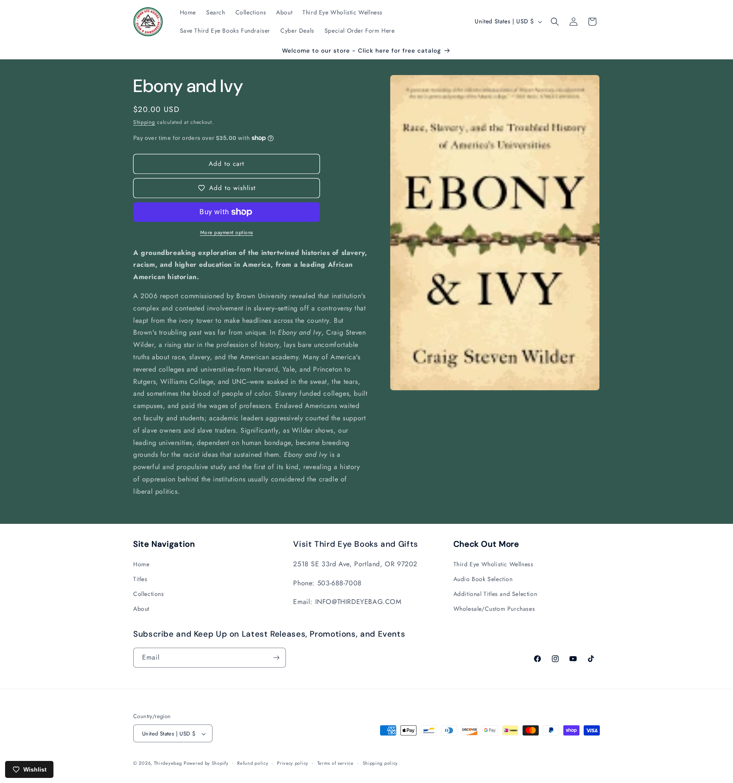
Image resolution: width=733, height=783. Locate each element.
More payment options (226, 232)
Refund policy (252, 763)
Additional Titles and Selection (495, 593)
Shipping (144, 122)
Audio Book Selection (483, 578)
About (141, 608)
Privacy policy (292, 763)
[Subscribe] (276, 658)
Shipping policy (380, 763)
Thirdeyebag (168, 763)
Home (141, 563)
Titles (140, 578)
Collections (148, 593)
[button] (555, 21)
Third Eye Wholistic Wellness (493, 563)
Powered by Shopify (206, 763)
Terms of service (335, 763)
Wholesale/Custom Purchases (494, 608)
